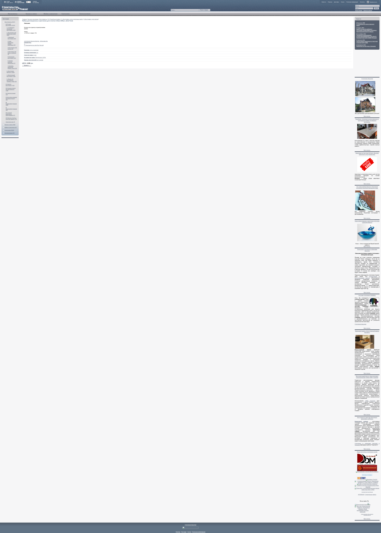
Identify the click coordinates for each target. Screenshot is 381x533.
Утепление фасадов (367, 78)
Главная (24, 19)
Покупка (330, 2)
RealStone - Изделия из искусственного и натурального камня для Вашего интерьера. (367, 121)
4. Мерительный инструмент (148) (11, 75)
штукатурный (373, 276)
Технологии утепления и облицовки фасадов (367, 250)
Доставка (336, 2)
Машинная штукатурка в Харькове (366, 46)
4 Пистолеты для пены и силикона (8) (12, 53)
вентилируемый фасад (362, 278)
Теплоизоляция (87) (10, 133)
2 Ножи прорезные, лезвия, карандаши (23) (11, 43)
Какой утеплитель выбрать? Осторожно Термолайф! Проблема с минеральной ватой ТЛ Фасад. (366, 30)
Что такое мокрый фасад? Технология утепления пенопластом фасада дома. (367, 187)
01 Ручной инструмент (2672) (10, 25)
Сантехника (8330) (9, 130)
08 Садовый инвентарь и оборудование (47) (10, 114)
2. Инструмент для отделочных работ (72, 19)
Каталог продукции (33, 19)
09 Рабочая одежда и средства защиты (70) (11, 118)
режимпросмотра (20, 2)
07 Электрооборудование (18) (11, 109)
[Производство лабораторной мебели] (367, 470)
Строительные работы (370, 494)
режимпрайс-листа (9, 2)
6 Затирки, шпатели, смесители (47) (11, 62)
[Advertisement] (187, 74)
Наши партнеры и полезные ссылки (367, 452)
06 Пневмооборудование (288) (11, 104)
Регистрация (358, 10)
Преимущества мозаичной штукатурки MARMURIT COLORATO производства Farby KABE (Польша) (366, 37)
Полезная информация (352, 2)
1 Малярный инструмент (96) (12, 38)
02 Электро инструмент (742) (10, 85)
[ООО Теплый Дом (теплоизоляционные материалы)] (367, 464)
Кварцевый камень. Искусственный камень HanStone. (367, 331)
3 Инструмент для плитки (91, 19)
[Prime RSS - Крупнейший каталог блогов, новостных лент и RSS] (367, 489)
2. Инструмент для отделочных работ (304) (11, 34)
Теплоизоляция (84, 13)
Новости (324, 2)
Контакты (362, 2)
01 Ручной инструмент (54, 19)
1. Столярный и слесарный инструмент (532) (11, 29)
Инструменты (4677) (10, 22)
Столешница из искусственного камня (365, 25)
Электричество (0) (10, 122)
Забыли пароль (367, 10)
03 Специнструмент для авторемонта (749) (11, 89)
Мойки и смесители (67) (11, 127)
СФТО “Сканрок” (370, 401)
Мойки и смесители (50, 13)
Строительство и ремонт (15, 8)
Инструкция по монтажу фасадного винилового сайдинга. (367, 418)
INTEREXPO (361, 494)
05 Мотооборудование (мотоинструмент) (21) (11, 98)
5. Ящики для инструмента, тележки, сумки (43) (12, 80)
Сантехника (66, 13)
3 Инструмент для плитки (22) (12, 48)
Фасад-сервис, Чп (364, 501)
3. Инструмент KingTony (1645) (11, 71)
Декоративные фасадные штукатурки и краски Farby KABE (367, 42)
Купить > (26, 65)
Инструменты (12, 13)
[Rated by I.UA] (190, 528)
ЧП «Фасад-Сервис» (367, 474)
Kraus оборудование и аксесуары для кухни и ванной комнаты (367, 221)
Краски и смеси (31, 13)
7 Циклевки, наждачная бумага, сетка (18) (12, 67)
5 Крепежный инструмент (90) (12, 57)
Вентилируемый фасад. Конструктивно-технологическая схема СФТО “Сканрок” (367, 377)
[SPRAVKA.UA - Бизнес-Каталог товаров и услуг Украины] (362, 503)
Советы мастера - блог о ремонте (367, 514)
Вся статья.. (367, 116)
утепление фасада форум (31, 41)
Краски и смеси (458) (10, 124)
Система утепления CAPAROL (367, 295)
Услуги (342, 2)
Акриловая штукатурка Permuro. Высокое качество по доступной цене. (367, 153)
